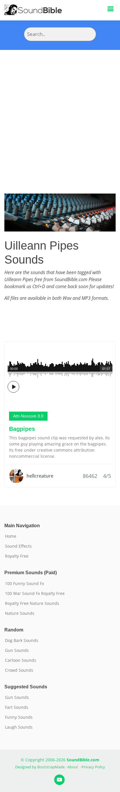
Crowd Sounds (19, 670)
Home (10, 536)
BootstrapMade (51, 767)
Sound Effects (18, 546)
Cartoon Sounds (20, 660)
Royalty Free (17, 556)
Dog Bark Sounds (21, 640)
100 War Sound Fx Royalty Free (35, 593)
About (72, 767)
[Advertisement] (60, 113)
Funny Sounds (19, 717)
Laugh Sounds (19, 727)
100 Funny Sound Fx (24, 584)
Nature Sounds (19, 613)
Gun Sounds (17, 650)
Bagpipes (22, 429)
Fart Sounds (16, 707)
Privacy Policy (93, 767)
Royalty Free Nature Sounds (32, 603)
